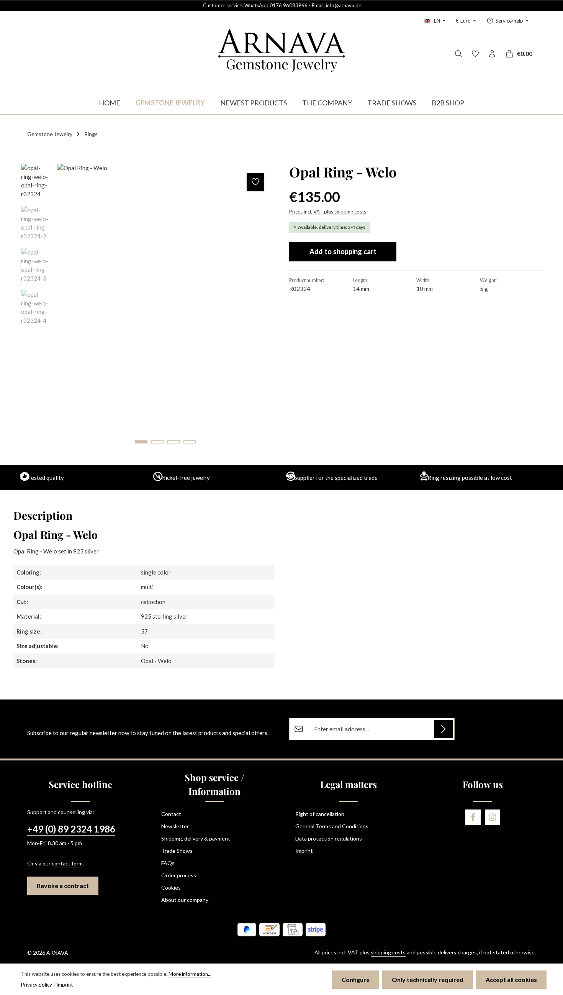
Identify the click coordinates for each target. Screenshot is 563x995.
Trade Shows (177, 850)
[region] (147, 308)
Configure (356, 979)
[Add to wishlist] (256, 182)
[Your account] (492, 53)
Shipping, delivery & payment (195, 838)
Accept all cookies (511, 979)
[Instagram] (492, 817)
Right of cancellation (319, 814)
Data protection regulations (328, 838)
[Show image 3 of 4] (173, 441)
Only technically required (427, 979)
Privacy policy (36, 985)
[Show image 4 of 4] (189, 441)
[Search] (458, 53)
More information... (190, 974)
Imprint (304, 850)
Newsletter (175, 826)
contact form (67, 863)
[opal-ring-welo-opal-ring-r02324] (165, 308)
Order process (178, 875)
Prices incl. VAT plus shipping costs (327, 212)
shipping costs (388, 952)
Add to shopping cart (342, 251)
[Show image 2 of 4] (157, 441)
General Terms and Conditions (331, 826)
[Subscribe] (443, 729)
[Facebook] (473, 817)
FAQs (168, 863)
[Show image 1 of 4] (141, 441)
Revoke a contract (63, 885)
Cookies (171, 887)
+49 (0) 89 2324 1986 (71, 828)
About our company (184, 899)
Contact (171, 814)
